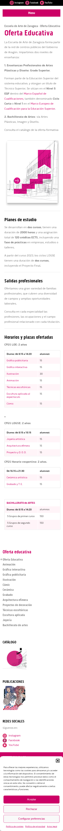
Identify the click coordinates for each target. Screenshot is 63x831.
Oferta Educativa (13, 559)
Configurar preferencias (31, 818)
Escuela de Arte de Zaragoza (21, 26)
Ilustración (13, 373)
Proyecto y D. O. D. (16, 452)
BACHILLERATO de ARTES (21, 502)
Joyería (7, 620)
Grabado (8, 595)
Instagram (19, 2)
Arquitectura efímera (18, 445)
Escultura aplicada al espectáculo (18, 395)
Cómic (10, 403)
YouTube (48, 2)
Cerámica (8, 590)
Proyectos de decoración (17, 605)
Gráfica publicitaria (17, 360)
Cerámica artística (17, 477)
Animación (13, 380)
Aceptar (31, 799)
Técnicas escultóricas (18, 387)
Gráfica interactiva (17, 367)
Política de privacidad (35, 826)
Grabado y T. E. (15, 484)
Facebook (33, 2)
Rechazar (31, 808)
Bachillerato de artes (15, 625)
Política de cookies (14, 826)
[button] (57, 760)
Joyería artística (16, 439)
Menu (31, 13)
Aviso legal (52, 826)
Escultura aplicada (14, 615)
